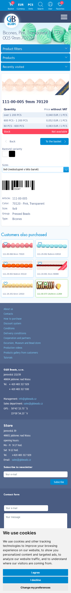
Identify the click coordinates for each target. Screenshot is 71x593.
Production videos (13, 348)
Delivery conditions (15, 333)
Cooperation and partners (17, 338)
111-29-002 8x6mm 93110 (14, 273)
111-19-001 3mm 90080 (48, 273)
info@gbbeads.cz (27, 399)
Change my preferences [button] (35, 587)
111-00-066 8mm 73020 (13, 254)
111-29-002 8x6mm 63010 (49, 254)
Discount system (12, 323)
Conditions (9, 328)
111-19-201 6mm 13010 (13, 293)
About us (8, 309)
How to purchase (12, 319)
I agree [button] (35, 572)
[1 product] (5, 154)
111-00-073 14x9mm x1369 (49, 293)
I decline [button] (35, 580)
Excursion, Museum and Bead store (22, 343)
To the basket (53, 141)
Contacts (8, 314)
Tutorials (8, 357)
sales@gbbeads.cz (33, 403)
